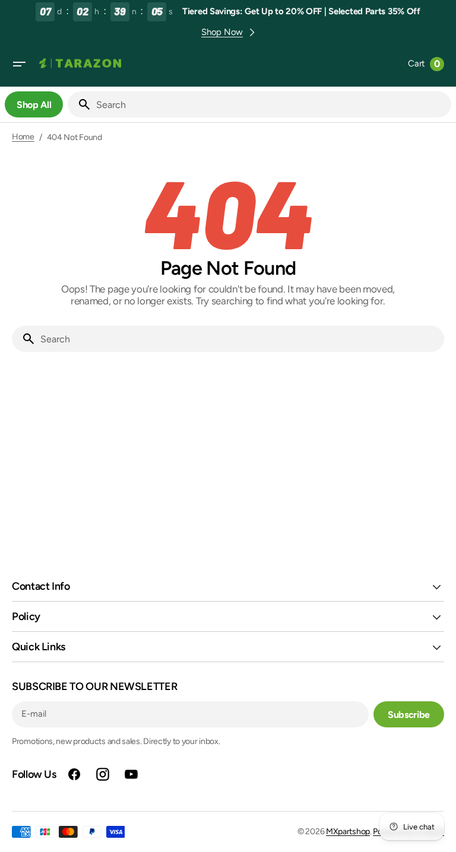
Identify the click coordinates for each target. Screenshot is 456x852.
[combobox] (271, 104)
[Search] (79, 104)
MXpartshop (348, 831)
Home (23, 137)
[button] (19, 64)
